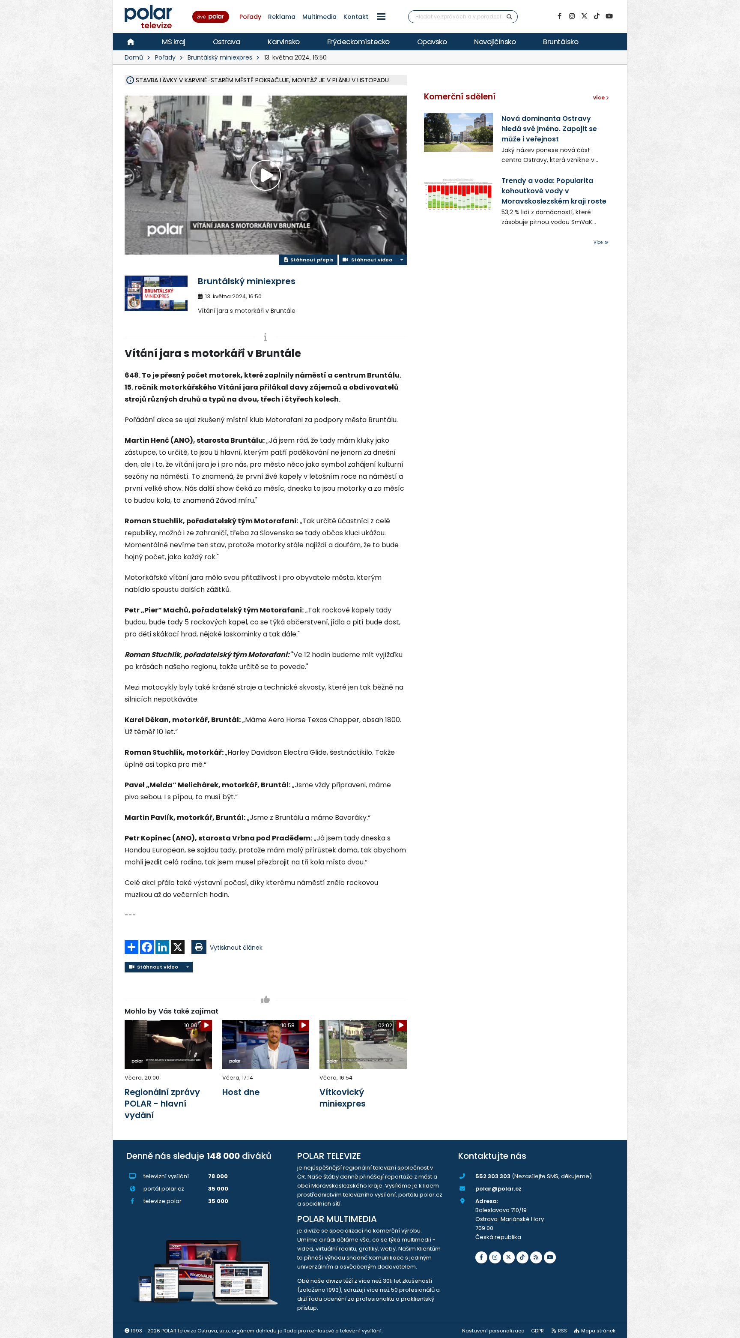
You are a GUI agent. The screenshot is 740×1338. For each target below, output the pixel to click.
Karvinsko (284, 41)
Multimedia (319, 16)
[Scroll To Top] (725, 1328)
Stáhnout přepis (311, 259)
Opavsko (432, 41)
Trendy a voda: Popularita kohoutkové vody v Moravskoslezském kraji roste (553, 191)
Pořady (250, 16)
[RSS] (536, 1257)
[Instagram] (572, 16)
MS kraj (173, 41)
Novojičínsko (495, 41)
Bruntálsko (560, 41)
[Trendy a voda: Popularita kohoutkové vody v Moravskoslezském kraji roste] (458, 194)
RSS (562, 1330)
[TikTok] (597, 16)
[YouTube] (609, 16)
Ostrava (227, 41)
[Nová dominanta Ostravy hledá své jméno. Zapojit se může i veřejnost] (458, 132)
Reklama (281, 16)
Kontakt (355, 16)
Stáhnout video (370, 259)
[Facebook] (559, 16)
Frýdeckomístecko (358, 41)
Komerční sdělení (459, 96)
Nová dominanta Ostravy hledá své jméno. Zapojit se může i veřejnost (549, 129)
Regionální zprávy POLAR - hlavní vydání (162, 1103)
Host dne (241, 1092)
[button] (381, 16)
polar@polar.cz (498, 1189)
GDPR (537, 1330)
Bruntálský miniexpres (220, 57)
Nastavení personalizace (493, 1330)
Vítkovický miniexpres (342, 1098)
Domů (134, 57)
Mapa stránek (598, 1330)
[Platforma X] (584, 16)
